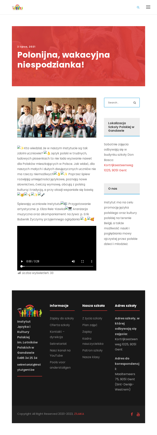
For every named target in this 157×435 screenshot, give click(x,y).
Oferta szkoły (60, 325)
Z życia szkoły (92, 318)
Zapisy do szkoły (62, 318)
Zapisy (87, 331)
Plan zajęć (89, 325)
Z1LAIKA (78, 414)
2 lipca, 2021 (26, 46)
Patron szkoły (92, 350)
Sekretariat (58, 344)
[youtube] (138, 414)
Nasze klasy (91, 357)
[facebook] (132, 414)
